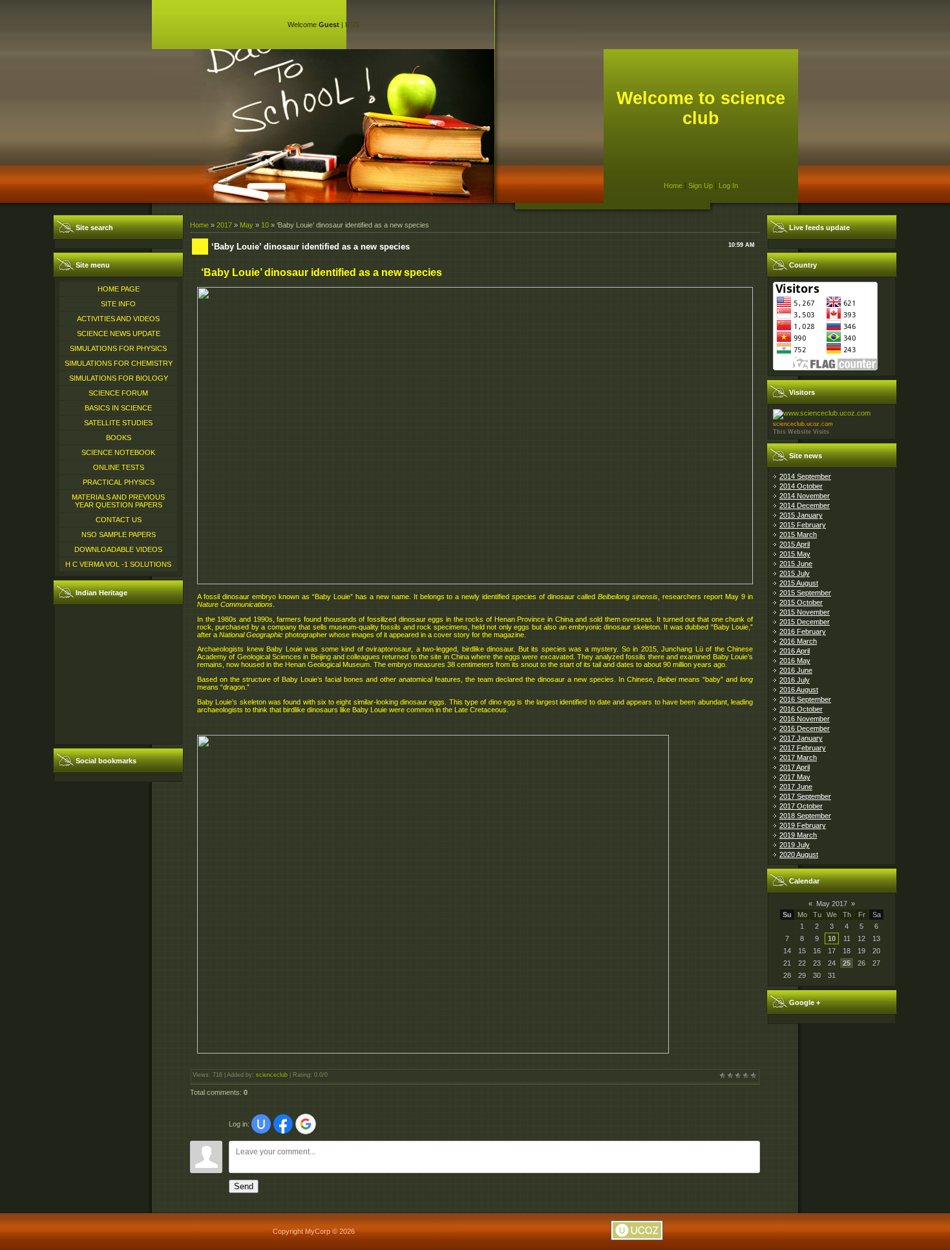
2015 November (804, 612)
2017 (224, 225)
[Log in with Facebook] (283, 1124)
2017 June (795, 786)
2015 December (804, 622)
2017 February (802, 748)
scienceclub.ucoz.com (803, 424)
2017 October (801, 806)
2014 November (804, 496)
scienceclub (272, 1075)
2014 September (805, 476)
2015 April (794, 544)
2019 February (802, 825)
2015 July (794, 573)
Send (243, 1186)
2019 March (798, 835)
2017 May (794, 777)
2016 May (794, 660)
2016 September (805, 699)
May (246, 225)
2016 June (795, 670)
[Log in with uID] (261, 1124)
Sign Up (700, 185)
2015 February (802, 525)
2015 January (801, 515)
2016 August (798, 690)
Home (673, 185)
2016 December (804, 728)
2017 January (801, 738)
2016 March (798, 641)
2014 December (804, 505)
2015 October (801, 602)
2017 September (805, 796)
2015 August (798, 583)
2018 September (805, 816)
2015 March (798, 534)
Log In (728, 185)
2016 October (801, 709)
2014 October (801, 486)
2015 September (805, 593)
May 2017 (831, 903)
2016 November (804, 719)
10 (265, 225)
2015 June (795, 563)
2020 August (798, 854)
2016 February (802, 631)
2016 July (794, 680)
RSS (352, 24)
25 (846, 963)
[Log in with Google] (305, 1124)
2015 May (794, 554)
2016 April (794, 651)
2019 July (794, 845)
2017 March (798, 757)
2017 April (794, 767)
